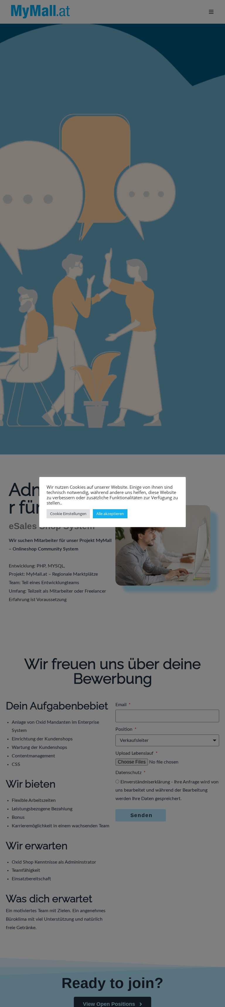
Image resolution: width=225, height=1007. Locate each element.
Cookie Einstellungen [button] (68, 513)
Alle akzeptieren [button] (110, 513)
